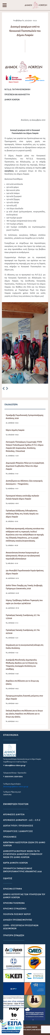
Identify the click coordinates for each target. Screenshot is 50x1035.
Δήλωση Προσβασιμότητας (17, 920)
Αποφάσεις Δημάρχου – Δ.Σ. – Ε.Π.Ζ (21, 820)
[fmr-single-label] (13, 950)
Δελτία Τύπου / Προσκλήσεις (18, 826)
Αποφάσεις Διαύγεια (13, 814)
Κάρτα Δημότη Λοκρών (15, 863)
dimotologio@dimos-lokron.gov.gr (15, 787)
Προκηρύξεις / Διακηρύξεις (18, 831)
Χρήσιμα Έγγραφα (12, 889)
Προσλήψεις (10, 837)
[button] (3, 389)
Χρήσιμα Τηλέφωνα (14, 903)
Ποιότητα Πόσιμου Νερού (17, 914)
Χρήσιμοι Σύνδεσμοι (14, 909)
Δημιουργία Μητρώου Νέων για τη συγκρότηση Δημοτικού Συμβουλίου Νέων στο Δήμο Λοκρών (22, 854)
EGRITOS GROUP (26, 1030)
